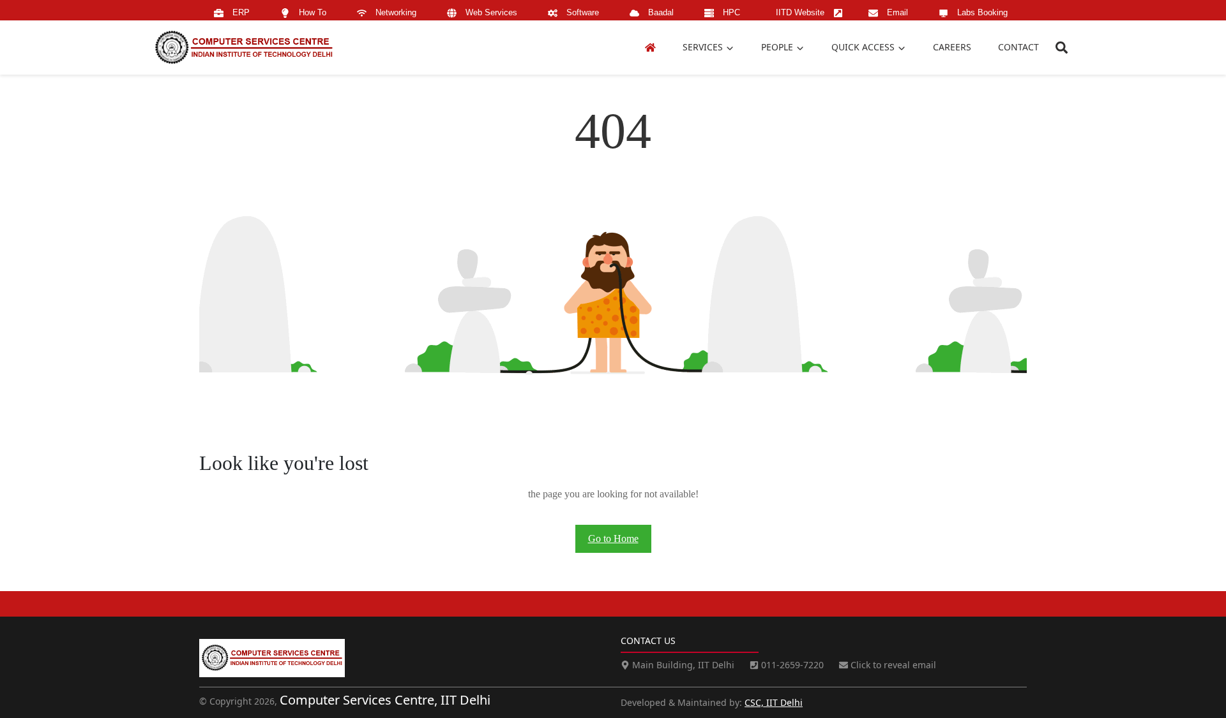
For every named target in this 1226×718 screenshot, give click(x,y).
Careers (952, 47)
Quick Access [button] (864, 47)
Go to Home (613, 538)
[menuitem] (234, 13)
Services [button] (704, 47)
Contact (1018, 47)
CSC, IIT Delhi (774, 702)
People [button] (778, 47)
